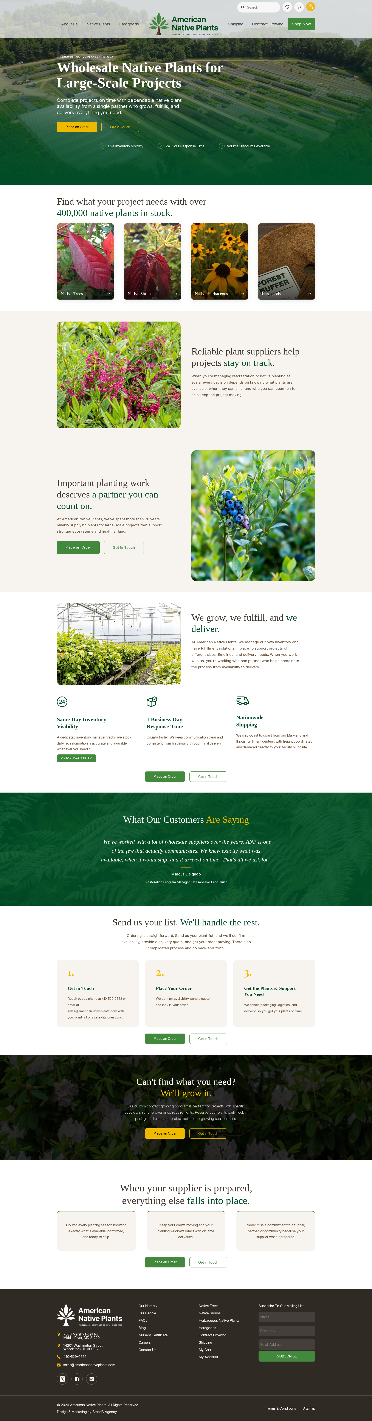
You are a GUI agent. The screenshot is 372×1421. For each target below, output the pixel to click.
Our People (147, 1313)
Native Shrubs (210, 1313)
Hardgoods (129, 24)
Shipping (235, 24)
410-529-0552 (74, 1356)
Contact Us (147, 1350)
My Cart (205, 1350)
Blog (142, 1328)
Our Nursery (148, 1306)
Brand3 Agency (104, 1412)
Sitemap (308, 1408)
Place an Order (76, 127)
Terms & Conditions (281, 1408)
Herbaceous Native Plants (219, 1320)
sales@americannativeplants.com (89, 1365)
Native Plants (98, 24)
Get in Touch (120, 127)
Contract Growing (268, 24)
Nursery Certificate (153, 1335)
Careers (145, 1342)
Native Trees (209, 1306)
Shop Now (301, 24)
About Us (69, 24)
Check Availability (76, 758)
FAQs (143, 1320)
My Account (208, 1357)
